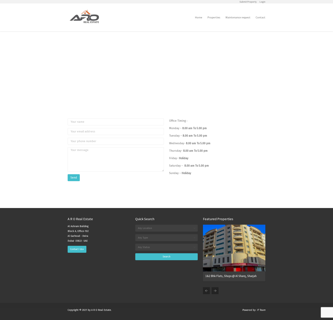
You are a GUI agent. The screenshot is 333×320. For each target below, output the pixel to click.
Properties (213, 17)
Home (198, 17)
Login (262, 1)
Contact (260, 17)
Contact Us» (77, 249)
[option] (234, 253)
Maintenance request (237, 17)
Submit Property (248, 1)
